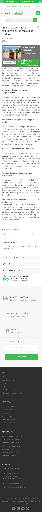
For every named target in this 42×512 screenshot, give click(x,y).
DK (28, 504)
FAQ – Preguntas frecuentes (12, 436)
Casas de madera (8, 410)
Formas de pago (7, 449)
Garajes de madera (8, 416)
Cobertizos (5, 413)
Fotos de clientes (8, 380)
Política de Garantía (9, 456)
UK (36, 501)
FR (29, 501)
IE (39, 501)
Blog (3, 387)
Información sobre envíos (11, 446)
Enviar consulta (11, 2)
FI (21, 504)
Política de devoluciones (10, 443)
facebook (14, 508)
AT (15, 504)
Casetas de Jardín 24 (24, 498)
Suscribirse (21, 357)
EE (25, 504)
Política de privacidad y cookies (13, 393)
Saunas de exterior (8, 420)
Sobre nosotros (7, 377)
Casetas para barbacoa (10, 423)
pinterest (27, 508)
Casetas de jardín (8, 407)
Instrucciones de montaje (11, 439)
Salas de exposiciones (9, 390)
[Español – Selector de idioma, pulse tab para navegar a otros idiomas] (2, 1)
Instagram (18, 508)
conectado (23, 246)
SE (18, 504)
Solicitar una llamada (28, 2)
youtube (23, 508)
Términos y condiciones (10, 452)
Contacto (5, 383)
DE (32, 501)
